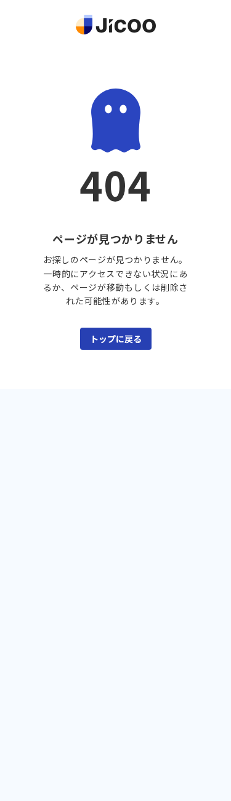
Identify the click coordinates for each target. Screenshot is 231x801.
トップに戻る (116, 339)
